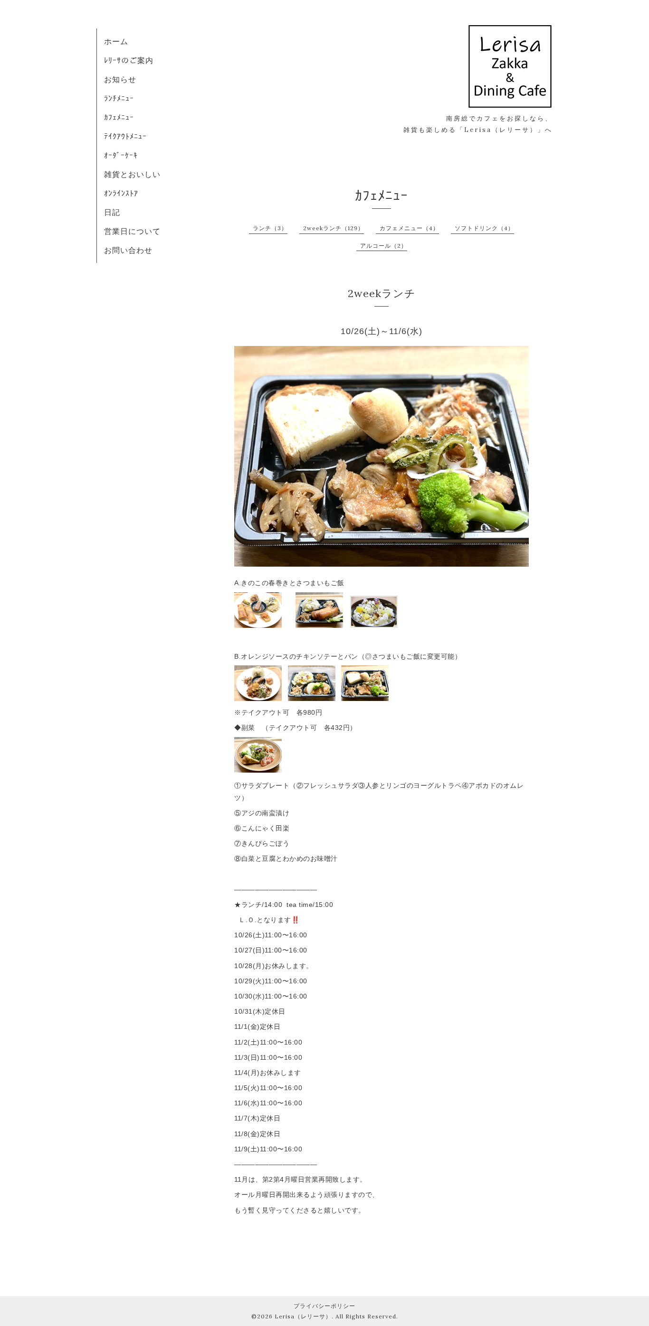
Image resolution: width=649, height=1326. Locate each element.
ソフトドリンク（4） (484, 228)
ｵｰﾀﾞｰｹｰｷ (121, 155)
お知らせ (120, 79)
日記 (112, 212)
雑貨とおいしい (132, 174)
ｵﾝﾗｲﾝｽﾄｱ (121, 193)
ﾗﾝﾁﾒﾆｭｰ (119, 98)
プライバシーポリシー (324, 1305)
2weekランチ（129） (333, 228)
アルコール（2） (383, 245)
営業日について (132, 231)
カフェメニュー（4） (409, 228)
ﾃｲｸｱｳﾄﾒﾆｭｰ (125, 136)
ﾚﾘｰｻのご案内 (128, 60)
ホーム (116, 41)
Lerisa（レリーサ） (303, 1316)
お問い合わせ (128, 250)
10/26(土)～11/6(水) (381, 331)
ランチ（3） (270, 228)
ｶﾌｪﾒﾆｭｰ (119, 117)
